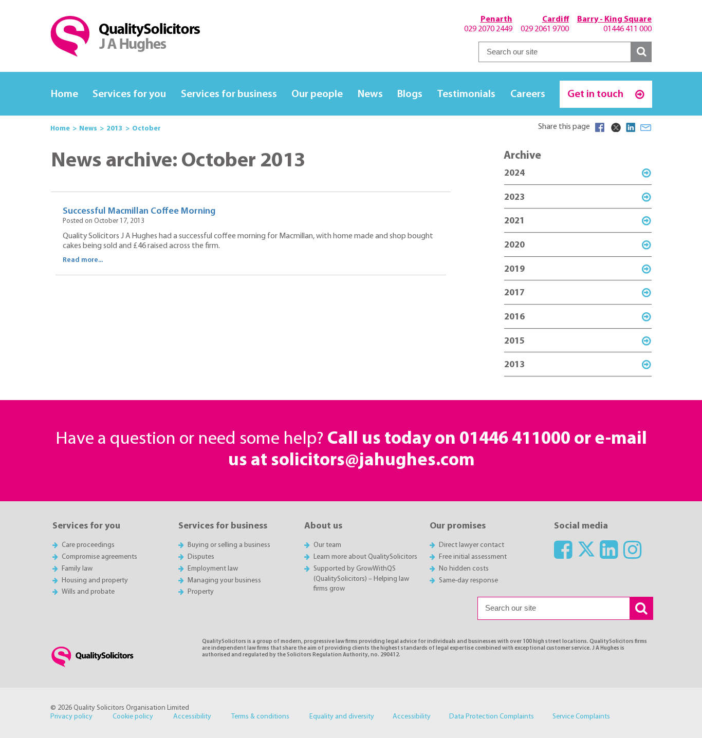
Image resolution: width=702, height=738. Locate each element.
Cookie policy (133, 717)
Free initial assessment (473, 557)
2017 (514, 293)
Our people (317, 94)
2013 (514, 365)
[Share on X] (615, 127)
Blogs (409, 94)
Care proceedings (88, 545)
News (370, 94)
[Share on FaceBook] (599, 127)
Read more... (83, 260)
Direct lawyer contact (471, 545)
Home (64, 94)
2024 (514, 173)
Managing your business (224, 580)
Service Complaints (581, 717)
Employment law (213, 569)
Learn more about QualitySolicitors (365, 557)
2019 (514, 269)
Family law (77, 569)
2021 (514, 221)
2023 (514, 197)
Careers (527, 94)
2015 (514, 341)
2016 (514, 317)
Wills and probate (88, 592)
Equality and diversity (341, 717)
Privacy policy (71, 717)
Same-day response (468, 580)
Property (201, 592)
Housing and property (95, 580)
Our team (327, 545)
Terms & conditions (260, 717)
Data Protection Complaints (491, 717)
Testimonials (466, 94)
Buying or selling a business (229, 545)
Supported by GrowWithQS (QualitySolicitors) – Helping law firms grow (361, 579)
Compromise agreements (99, 557)
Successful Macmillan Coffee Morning (139, 211)
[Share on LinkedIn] (630, 127)
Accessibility (192, 717)
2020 (514, 245)
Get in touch (596, 94)
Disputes (201, 557)
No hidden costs (464, 569)
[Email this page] (646, 127)
